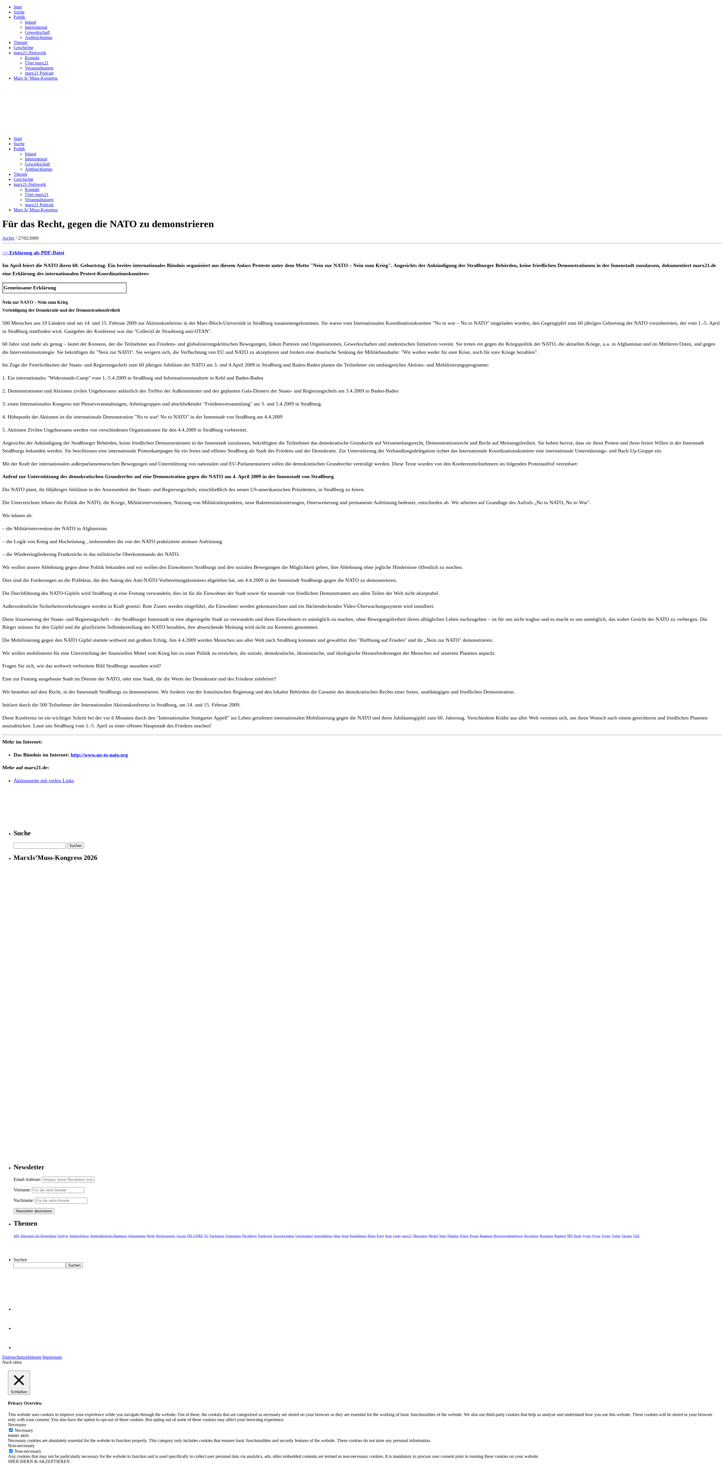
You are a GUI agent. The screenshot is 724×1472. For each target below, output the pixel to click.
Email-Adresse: (28, 1179)
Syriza (596, 1235)
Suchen (20, 1259)
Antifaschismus (38, 37)
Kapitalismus (358, 1235)
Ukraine (627, 1235)
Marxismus (420, 1235)
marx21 (407, 1235)
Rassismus (486, 1235)
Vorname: (22, 1189)
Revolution (531, 1235)
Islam (337, 1235)
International (36, 27)
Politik (19, 17)
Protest (474, 1235)
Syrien (587, 1235)
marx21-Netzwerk (30, 52)
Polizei (464, 1235)
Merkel (433, 1235)
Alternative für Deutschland (38, 1235)
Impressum (52, 1357)
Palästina (453, 1235)
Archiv (8, 238)
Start (18, 7)
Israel (345, 1235)
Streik (577, 1235)
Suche (19, 12)
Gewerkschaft (37, 32)
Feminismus (233, 1235)
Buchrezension (165, 1235)
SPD (570, 1235)
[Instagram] (23, 1347)
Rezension (546, 1235)
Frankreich (265, 1235)
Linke (397, 1235)
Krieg (380, 1235)
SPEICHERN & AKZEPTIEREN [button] (39, 1461)
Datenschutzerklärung (21, 1357)
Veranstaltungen (39, 68)
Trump (606, 1235)
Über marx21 (37, 62)
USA (636, 1235)
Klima (372, 1235)
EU (206, 1235)
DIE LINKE (195, 1235)
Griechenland (304, 1235)
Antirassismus (137, 1235)
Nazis (442, 1235)
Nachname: (24, 1200)
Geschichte (23, 47)
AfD (16, 1235)
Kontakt (32, 57)
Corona (181, 1235)
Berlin (151, 1235)
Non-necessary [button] (21, 1445)
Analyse (63, 1235)
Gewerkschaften (283, 1235)
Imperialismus (323, 1235)
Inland (30, 22)
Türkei (616, 1235)
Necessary (24, 1430)
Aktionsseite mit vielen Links (44, 780)
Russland (560, 1235)
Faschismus (217, 1235)
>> (33, 252)
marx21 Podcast (39, 73)
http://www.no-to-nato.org (99, 755)
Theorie (20, 42)
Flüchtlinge (249, 1235)
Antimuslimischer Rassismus (108, 1235)
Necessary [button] (17, 1424)
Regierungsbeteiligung (508, 1235)
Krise (388, 1235)
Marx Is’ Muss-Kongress (36, 78)
